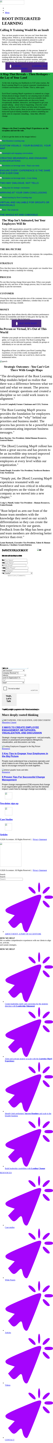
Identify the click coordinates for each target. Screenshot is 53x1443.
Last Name (3, 563)
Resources (6, 749)
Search (2, 874)
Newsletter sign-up (9, 803)
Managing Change (9, 722)
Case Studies (6, 819)
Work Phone (3, 568)
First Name (3, 560)
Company (3, 570)
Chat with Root (27, 323)
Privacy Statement (40, 839)
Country (3, 573)
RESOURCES (6, 1173)
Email (2, 565)
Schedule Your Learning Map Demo (30, 67)
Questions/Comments (5, 668)
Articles (4, 834)
